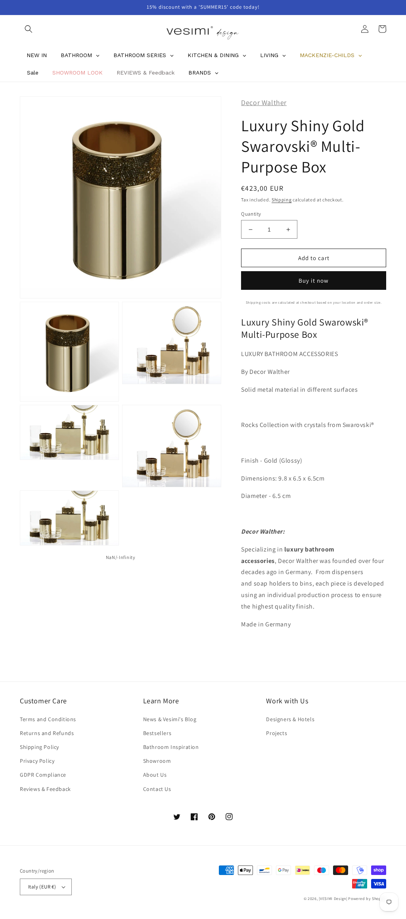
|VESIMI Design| (333, 898)
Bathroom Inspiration (171, 747)
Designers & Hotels (290, 719)
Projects (276, 733)
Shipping (282, 200)
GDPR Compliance (43, 774)
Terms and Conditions (48, 719)
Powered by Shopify (367, 898)
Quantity (251, 214)
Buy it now (314, 280)
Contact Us (157, 789)
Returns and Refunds (47, 733)
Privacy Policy (37, 760)
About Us (155, 774)
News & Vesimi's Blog (170, 719)
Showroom (157, 760)
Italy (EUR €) (42, 886)
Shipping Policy (39, 747)
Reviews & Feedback (45, 789)
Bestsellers (157, 733)
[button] (28, 29)
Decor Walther (264, 102)
